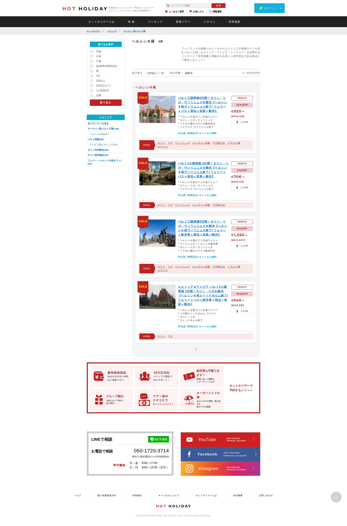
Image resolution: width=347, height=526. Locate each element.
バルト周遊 (96, 139)
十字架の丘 (219, 143)
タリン (161, 143)
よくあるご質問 (176, 11)
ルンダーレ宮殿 (201, 143)
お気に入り (198, 11)
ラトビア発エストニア (103, 144)
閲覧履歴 (217, 11)
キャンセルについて (168, 495)
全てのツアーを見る (98, 123)
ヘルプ (77, 495)
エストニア (112, 31)
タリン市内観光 (98, 149)
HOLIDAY (85, 9)
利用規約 (137, 495)
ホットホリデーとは (102, 21)
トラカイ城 (234, 143)
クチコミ (209, 21)
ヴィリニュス (182, 143)
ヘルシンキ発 (98, 134)
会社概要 (238, 495)
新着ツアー (183, 21)
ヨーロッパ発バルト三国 (134, 31)
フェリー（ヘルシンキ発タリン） (105, 162)
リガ (170, 143)
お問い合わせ (266, 495)
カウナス (163, 146)
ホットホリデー (94, 31)
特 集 (131, 21)
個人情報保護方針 (106, 495)
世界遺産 (234, 21)
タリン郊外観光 (98, 155)
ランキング (155, 21)
